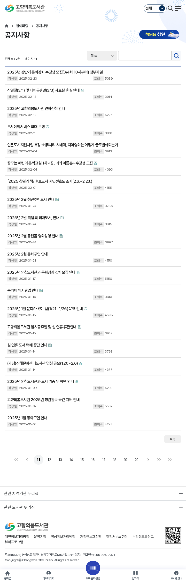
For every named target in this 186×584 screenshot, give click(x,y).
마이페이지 (48, 578)
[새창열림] (160, 35)
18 (114, 460)
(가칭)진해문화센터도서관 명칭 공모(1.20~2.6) (42, 363)
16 (93, 460)
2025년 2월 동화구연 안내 (27, 254)
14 (71, 460)
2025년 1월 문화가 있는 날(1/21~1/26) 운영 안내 (45, 308)
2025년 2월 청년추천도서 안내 (30, 199)
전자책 (135, 578)
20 (137, 460)
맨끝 (158, 460)
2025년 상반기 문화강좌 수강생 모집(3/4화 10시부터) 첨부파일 (55, 72)
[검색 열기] (170, 8)
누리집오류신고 (143, 537)
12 (49, 460)
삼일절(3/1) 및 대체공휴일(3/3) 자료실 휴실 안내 (43, 90)
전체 (149, 8)
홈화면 (7, 578)
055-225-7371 (104, 555)
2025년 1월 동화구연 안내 (27, 417)
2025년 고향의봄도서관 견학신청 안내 (36, 108)
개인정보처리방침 (17, 537)
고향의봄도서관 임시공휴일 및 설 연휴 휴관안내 (42, 326)
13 (60, 460)
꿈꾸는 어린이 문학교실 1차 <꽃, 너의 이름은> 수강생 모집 (50, 163)
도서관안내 (176, 578)
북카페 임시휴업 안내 (22, 290)
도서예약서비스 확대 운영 (26, 126)
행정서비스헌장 (117, 537)
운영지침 (40, 537)
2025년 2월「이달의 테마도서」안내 (33, 217)
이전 (27, 460)
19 (125, 460)
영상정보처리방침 (63, 537)
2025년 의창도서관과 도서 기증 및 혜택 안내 (40, 381)
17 (104, 460)
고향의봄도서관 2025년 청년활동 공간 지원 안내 (43, 399)
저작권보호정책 (90, 537)
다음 (147, 460)
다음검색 (169, 460)
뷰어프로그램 (14, 542)
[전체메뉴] (178, 8)
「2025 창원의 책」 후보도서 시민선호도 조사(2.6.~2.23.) (49, 181)
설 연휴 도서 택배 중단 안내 (27, 345)
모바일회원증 (93, 578)
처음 (17, 460)
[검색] (176, 55)
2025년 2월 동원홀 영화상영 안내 (32, 235)
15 (82, 460)
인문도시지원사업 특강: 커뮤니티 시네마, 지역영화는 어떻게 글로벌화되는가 (62, 144)
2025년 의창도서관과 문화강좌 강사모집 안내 (41, 272)
